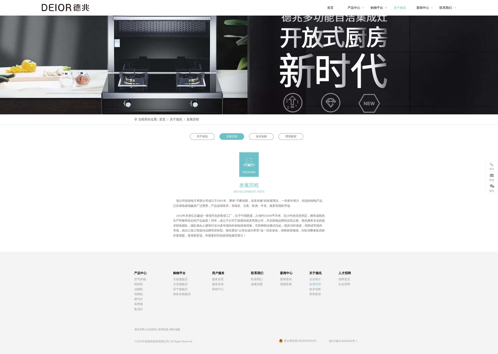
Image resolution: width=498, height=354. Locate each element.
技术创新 (261, 136)
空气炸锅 (140, 279)
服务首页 (218, 279)
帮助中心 (218, 289)
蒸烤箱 (138, 304)
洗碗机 (138, 294)
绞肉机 (138, 284)
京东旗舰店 (180, 284)
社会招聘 (344, 284)
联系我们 (257, 279)
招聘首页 (344, 279)
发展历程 (231, 136)
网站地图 (175, 329)
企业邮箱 (151, 329)
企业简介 (315, 279)
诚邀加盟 (257, 284)
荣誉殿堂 (291, 136)
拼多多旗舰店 (182, 294)
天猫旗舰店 (180, 279)
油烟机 (138, 289)
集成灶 (138, 309)
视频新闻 (286, 284)
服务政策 (218, 284)
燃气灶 (138, 299)
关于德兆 (202, 136)
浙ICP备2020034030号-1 (343, 341)
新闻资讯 (286, 279)
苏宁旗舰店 (180, 289)
